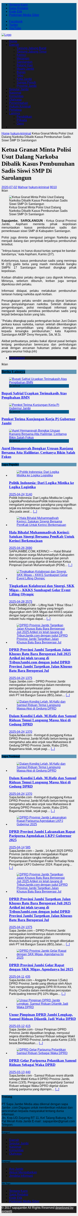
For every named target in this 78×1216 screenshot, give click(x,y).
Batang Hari (25, 65)
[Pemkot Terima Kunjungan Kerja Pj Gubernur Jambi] (39, 408)
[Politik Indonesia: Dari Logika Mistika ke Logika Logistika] (43, 475)
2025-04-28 (17, 601)
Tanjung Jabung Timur (32, 51)
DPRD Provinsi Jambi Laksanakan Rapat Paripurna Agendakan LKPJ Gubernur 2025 (42, 836)
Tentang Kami (18, 4)
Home (13, 41)
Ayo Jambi (16, 1168)
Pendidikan (24, 116)
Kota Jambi (24, 79)
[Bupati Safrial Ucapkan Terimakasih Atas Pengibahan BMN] (39, 382)
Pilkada (22, 120)
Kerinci (21, 55)
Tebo (20, 75)
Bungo (21, 72)
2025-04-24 (17, 494)
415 (27, 1026)
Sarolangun (24, 61)
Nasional (15, 92)
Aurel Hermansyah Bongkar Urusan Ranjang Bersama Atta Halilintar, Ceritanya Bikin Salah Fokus (38, 452)
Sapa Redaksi (18, 8)
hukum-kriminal (39, 187)
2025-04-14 (17, 847)
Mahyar (23, 187)
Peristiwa (15, 109)
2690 (28, 548)
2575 (28, 601)
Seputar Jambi (19, 89)
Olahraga (15, 99)
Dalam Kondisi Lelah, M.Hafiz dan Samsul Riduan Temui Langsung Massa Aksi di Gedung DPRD (42, 720)
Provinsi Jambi (27, 85)
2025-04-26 (17, 548)
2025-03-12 (17, 1026)
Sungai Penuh (26, 82)
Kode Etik (15, 11)
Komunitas (16, 96)
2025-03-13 (17, 1072)
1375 (28, 678)
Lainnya (14, 113)
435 (27, 976)
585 (27, 847)
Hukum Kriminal (20, 106)
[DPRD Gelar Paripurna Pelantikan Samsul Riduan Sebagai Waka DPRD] (43, 1053)
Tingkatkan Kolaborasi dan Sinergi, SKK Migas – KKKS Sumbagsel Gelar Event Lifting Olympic (41, 590)
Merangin (23, 58)
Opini (20, 123)
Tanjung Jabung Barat (31, 48)
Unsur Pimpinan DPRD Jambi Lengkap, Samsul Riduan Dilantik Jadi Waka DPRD (42, 1017)
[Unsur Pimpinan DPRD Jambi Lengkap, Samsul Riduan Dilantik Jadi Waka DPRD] (43, 1007)
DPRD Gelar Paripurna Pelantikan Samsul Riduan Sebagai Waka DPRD (42, 1062)
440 (27, 1072)
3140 (28, 494)
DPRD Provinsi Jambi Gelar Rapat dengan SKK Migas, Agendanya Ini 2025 (41, 967)
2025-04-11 (16, 976)
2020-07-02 (9, 187)
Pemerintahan (18, 103)
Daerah (14, 44)
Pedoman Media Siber (24, 15)
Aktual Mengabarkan (23, 1172)
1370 (28, 731)
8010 (53, 187)
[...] (35, 511)
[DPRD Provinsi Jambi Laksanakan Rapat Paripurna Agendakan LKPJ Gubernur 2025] (43, 824)
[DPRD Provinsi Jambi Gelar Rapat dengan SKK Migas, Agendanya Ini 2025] (43, 957)
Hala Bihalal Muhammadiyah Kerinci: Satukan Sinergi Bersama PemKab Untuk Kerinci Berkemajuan (41, 536)
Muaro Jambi (25, 68)
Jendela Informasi (21, 1175)
